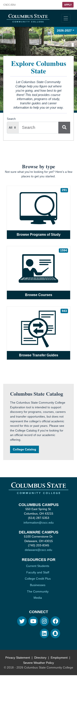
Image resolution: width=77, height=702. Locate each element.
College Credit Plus (38, 578)
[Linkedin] (44, 633)
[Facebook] (55, 621)
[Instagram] (44, 621)
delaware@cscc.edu (38, 550)
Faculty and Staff (37, 572)
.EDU (9, 5)
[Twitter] (22, 621)
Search (11, 118)
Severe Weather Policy (38, 662)
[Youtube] (33, 621)
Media (38, 597)
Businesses (37, 585)
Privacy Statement (17, 657)
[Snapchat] (55, 633)
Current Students (37, 566)
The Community (38, 591)
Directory (40, 657)
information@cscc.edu (39, 522)
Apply (68, 4)
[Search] (64, 128)
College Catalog (24, 449)
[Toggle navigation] (65, 18)
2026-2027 (64, 30)
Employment (59, 657)
